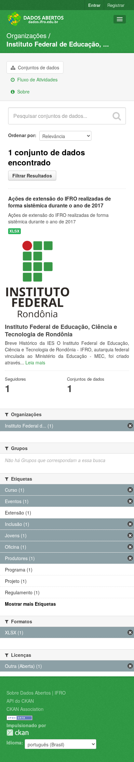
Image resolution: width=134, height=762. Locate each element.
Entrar (94, 5)
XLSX (14, 231)
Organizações (27, 35)
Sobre (23, 91)
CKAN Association (25, 709)
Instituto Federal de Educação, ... (58, 44)
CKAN (18, 732)
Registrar (115, 5)
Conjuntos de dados (38, 67)
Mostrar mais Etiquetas (30, 603)
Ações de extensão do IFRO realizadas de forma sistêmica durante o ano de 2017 (59, 202)
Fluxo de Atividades (37, 79)
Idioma (14, 742)
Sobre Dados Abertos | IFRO (36, 692)
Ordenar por (21, 135)
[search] (117, 116)
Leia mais (35, 362)
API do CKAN (20, 701)
